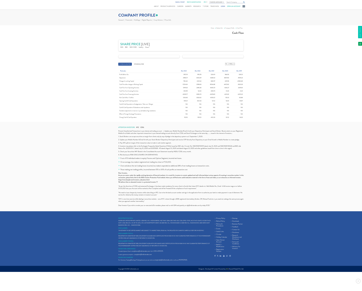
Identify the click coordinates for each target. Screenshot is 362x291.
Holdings (137, 20)
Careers (180, 6)
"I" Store (206, 6)
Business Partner (237, 224)
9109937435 (183, 260)
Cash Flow (240, 28)
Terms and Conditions (235, 243)
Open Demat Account (220, 241)
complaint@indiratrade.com (143, 254)
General (121, 20)
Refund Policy (220, 221)
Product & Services (167, 6)
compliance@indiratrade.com (140, 251)
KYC (137, 127)
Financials (128, 20)
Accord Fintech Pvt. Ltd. (236, 269)
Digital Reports (147, 20)
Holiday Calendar (221, 237)
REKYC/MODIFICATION (194, 2)
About (156, 6)
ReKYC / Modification (220, 246)
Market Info (219, 28)
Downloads (235, 221)
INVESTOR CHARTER (125, 257)
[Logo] (123, 4)
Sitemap (234, 218)
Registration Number (220, 250)
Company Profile (229, 28)
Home (212, 28)
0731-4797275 (158, 251)
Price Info (168, 20)
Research (197, 6)
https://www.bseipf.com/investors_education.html (134, 180)
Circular (218, 234)
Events (218, 229)
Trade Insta (214, 6)
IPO (205, 2)
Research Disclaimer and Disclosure (237, 237)
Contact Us (235, 230)
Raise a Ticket (180, 2)
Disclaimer (235, 233)
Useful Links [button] (220, 232)
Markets (188, 6)
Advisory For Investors (236, 248)
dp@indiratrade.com (193, 205)
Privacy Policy (220, 218)
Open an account (233, 6)
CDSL (142, 127)
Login (223, 6)
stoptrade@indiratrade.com (163, 260)
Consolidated (125, 64)
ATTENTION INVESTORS (126, 127)
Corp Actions (158, 20)
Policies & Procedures (219, 225)
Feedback (235, 227)
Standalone (139, 64)
